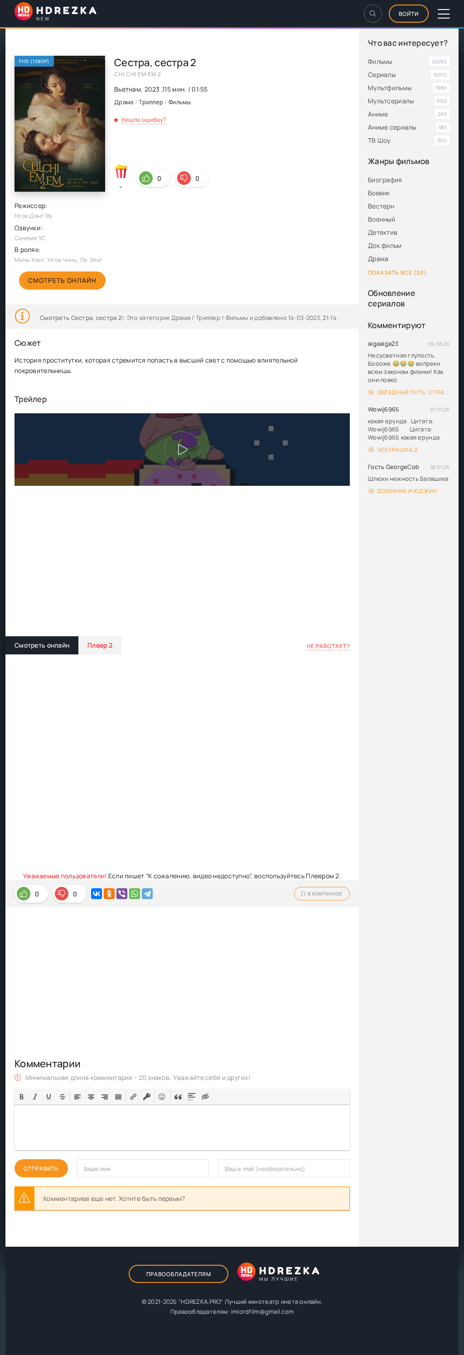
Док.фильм (385, 245)
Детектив (382, 232)
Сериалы (382, 74)
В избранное (325, 893)
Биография (385, 179)
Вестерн (381, 206)
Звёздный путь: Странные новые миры (413, 392)
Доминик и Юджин (407, 491)
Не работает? (328, 646)
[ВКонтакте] (96, 893)
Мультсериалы (391, 101)
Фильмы (380, 61)
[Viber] (121, 893)
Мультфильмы (389, 87)
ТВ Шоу (379, 140)
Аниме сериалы (392, 127)
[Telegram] (147, 893)
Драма (378, 258)
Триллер (151, 102)
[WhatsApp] (134, 893)
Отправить (41, 1168)
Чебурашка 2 (397, 450)
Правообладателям (178, 1274)
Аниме (378, 114)
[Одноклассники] (109, 893)
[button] (21, 1096)
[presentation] (22, 1096)
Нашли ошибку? (144, 120)
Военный (381, 219)
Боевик (379, 193)
